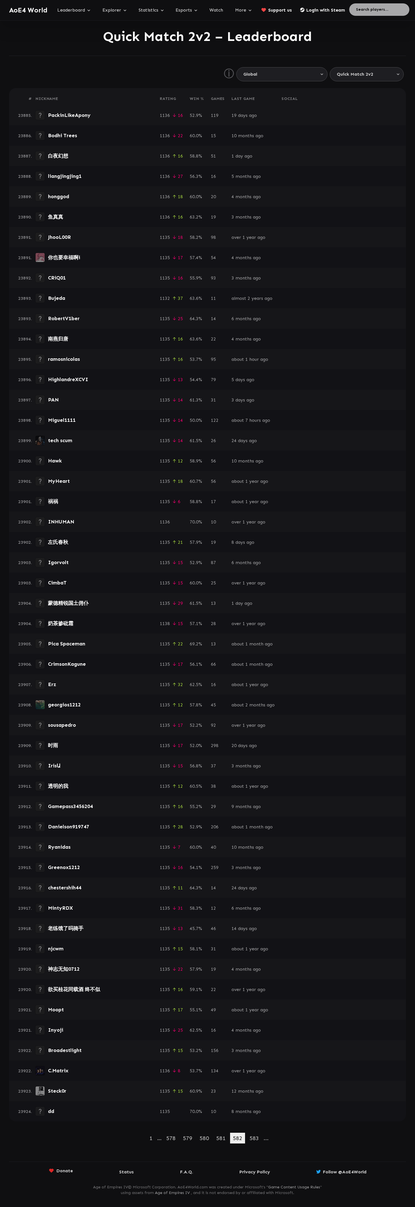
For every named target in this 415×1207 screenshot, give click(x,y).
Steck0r (57, 1091)
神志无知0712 (64, 969)
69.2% (196, 644)
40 (213, 847)
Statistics (148, 10)
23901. (25, 481)
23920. (25, 969)
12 (213, 908)
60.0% (196, 135)
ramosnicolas (64, 359)
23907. (25, 684)
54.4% (196, 379)
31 (213, 400)
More (240, 10)
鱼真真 (55, 217)
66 (213, 664)
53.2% (196, 1050)
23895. (25, 359)
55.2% (196, 806)
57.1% (196, 623)
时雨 (53, 745)
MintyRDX (60, 908)
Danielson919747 (68, 827)
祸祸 (53, 501)
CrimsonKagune (67, 664)
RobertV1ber (64, 318)
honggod (58, 196)
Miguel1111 (62, 420)
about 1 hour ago (249, 359)
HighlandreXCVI (68, 379)
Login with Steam (325, 10)
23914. (25, 847)
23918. (25, 928)
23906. (25, 664)
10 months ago (247, 135)
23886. (25, 135)
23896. (25, 379)
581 (221, 1138)
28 (213, 623)
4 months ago (246, 196)
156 (215, 1050)
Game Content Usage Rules (294, 1187)
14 (213, 318)
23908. (25, 705)
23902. (25, 522)
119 (215, 115)
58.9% (196, 461)
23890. (25, 217)
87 (213, 562)
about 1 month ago (252, 644)
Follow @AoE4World (344, 1172)
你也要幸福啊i (64, 257)
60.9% (196, 1091)
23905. (25, 644)
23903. (25, 562)
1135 (165, 237)
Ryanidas (59, 847)
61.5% (196, 440)
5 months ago (246, 176)
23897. (25, 400)
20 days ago (244, 745)
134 (215, 1070)
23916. (25, 887)
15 (213, 135)
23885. (25, 115)
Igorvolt (58, 562)
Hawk (55, 461)
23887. (25, 156)
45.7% (196, 928)
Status (126, 1172)
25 (213, 583)
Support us (280, 10)
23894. (25, 339)
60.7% (196, 481)
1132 (165, 298)
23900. (25, 461)
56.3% (196, 176)
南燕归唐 (58, 339)
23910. (25, 766)
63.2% (196, 217)
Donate (64, 1170)
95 (213, 359)
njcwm (56, 949)
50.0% (196, 420)
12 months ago (247, 1091)
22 (213, 339)
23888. (25, 176)
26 (213, 440)
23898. (25, 420)
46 (213, 928)
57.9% (196, 542)
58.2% (196, 237)
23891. (25, 237)
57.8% (196, 705)
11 (213, 298)
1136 (165, 115)
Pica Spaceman (66, 644)
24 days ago (244, 440)
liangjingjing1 (65, 176)
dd (51, 1111)
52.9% (196, 115)
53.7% (196, 359)
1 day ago (241, 156)
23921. (25, 1009)
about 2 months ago (253, 705)
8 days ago (242, 542)
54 (213, 257)
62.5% (196, 684)
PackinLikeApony (69, 115)
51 (213, 156)
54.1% (196, 867)
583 (254, 1138)
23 (213, 1091)
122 (215, 420)
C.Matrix (58, 1071)
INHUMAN (61, 522)
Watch (216, 10)
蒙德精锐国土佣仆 (68, 603)
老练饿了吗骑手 (66, 928)
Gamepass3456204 (70, 806)
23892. (25, 278)
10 (213, 522)
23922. (25, 1050)
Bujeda (56, 298)
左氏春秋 (58, 542)
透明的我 (58, 786)
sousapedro (62, 725)
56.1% (196, 664)
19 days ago (244, 115)
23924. (25, 1111)
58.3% (196, 908)
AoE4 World (28, 10)
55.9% (196, 278)
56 (213, 461)
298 (215, 745)
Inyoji (55, 1030)
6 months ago (246, 318)
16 (213, 176)
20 (213, 196)
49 (213, 1009)
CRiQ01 (57, 278)
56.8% (196, 766)
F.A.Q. (186, 1172)
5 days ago (242, 379)
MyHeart (59, 481)
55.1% (196, 1009)
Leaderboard (71, 10)
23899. (25, 440)
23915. (25, 867)
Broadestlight (65, 1050)
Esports (184, 10)
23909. (25, 725)
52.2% (196, 725)
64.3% (196, 318)
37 (213, 766)
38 (213, 786)
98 (213, 237)
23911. (25, 786)
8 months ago (246, 1111)
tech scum (60, 440)
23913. (25, 827)
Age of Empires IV (172, 1192)
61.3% (196, 400)
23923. (25, 1091)
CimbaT (57, 583)
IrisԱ (54, 766)
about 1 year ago (249, 481)
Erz (52, 684)
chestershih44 (64, 888)
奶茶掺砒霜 (60, 623)
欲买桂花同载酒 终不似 (74, 989)
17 (213, 501)
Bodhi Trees (62, 135)
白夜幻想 (58, 156)
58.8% (196, 156)
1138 (165, 623)
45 (213, 705)
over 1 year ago (248, 237)
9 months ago (246, 806)
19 (213, 217)
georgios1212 (64, 705)
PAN (53, 400)
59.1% (196, 989)
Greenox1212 (64, 867)
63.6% (196, 298)
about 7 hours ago (250, 420)
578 (171, 1138)
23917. (25, 908)
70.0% (196, 522)
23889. (25, 196)
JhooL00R (59, 237)
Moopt (56, 1010)
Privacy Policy (254, 1172)
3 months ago (246, 217)
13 (213, 603)
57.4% (196, 257)
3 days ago (242, 400)
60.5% (196, 786)
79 (213, 379)
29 (213, 806)
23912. (25, 806)
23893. (25, 298)
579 (187, 1138)
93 (213, 278)
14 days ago (244, 928)
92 (213, 725)
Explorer (111, 10)
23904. (25, 603)
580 (204, 1138)
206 (215, 827)
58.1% (196, 948)
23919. (25, 948)
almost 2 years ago (251, 298)
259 (215, 867)
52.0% (196, 745)
